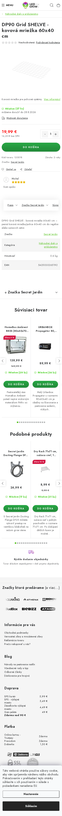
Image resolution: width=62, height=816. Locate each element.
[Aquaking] (12, 599)
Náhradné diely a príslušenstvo (48, 245)
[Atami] (49, 609)
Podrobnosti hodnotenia (48, 42)
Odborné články (13, 672)
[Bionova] (50, 599)
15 (46, 543)
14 (44, 543)
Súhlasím (31, 806)
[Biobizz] (30, 609)
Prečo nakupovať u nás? (17, 644)
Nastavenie (31, 794)
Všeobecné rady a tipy (16, 668)
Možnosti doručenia (17, 118)
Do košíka (31, 147)
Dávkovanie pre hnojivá (16, 676)
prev (3, 361)
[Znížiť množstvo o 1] (45, 134)
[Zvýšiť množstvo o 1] (56, 134)
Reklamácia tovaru (14, 640)
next (59, 361)
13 (44, 422)
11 (40, 422)
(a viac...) (52, 588)
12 (42, 422)
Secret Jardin (17, 162)
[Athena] (31, 599)
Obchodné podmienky (16, 633)
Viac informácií (52, 99)
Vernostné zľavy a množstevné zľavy (23, 636)
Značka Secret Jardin (33, 205)
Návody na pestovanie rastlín (19, 664)
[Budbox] (11, 609)
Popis (10, 205)
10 (38, 422)
